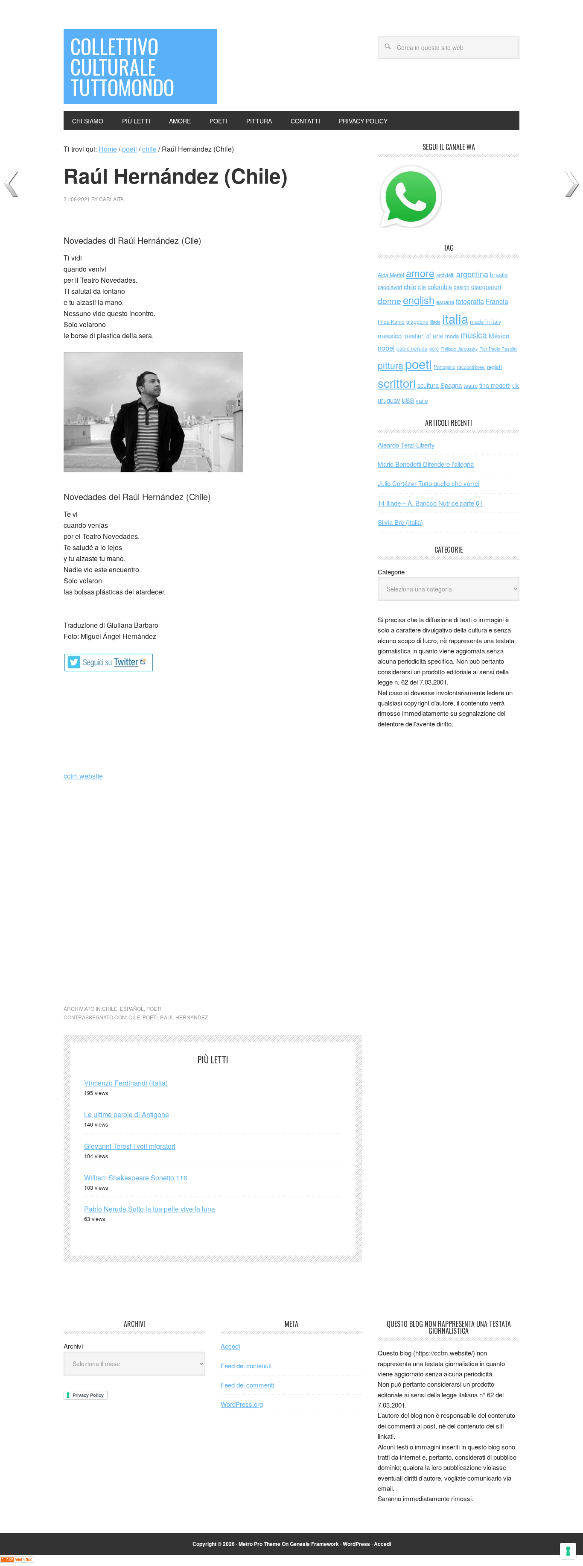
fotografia (470, 301)
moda (452, 336)
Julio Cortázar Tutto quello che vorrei (428, 483)
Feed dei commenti (247, 1384)
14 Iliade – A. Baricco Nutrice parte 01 (430, 502)
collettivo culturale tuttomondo (122, 66)
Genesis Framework (314, 1544)
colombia (440, 286)
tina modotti (494, 385)
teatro (470, 385)
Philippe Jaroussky (459, 348)
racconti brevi (471, 366)
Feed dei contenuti (246, 1365)
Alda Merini (391, 275)
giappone (417, 321)
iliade (435, 321)
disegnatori (486, 286)
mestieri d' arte (423, 335)
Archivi (73, 1345)
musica (474, 335)
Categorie (391, 571)
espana (445, 302)
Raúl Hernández (184, 1017)
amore (420, 273)
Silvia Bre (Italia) (400, 522)
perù (434, 348)
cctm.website (83, 776)
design (461, 286)
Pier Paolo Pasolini (498, 348)
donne (389, 301)
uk (515, 385)
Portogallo (444, 366)
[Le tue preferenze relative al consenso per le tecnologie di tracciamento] (568, 1551)
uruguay (389, 399)
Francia (497, 301)
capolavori (390, 287)
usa (408, 399)
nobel (386, 347)
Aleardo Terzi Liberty (406, 444)
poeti (153, 1008)
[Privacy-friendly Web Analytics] (17, 1560)
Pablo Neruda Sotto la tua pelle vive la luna (149, 1209)
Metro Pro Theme (259, 1544)
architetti (445, 275)
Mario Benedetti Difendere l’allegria (426, 464)
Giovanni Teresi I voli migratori (129, 1146)
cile (134, 1017)
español (132, 1008)
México (499, 335)
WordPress (356, 1544)
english (418, 300)
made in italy (485, 321)
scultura (428, 385)
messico (390, 335)
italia (455, 318)
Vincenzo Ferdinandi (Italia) (126, 1083)
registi (494, 367)
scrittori (397, 383)
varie (422, 400)
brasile (499, 274)
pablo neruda (412, 348)
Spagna (451, 385)
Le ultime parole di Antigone (126, 1114)
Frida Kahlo (391, 321)
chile (109, 1008)
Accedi (230, 1345)
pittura (390, 365)
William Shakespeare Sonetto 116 (135, 1178)
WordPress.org (242, 1403)
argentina (472, 274)
